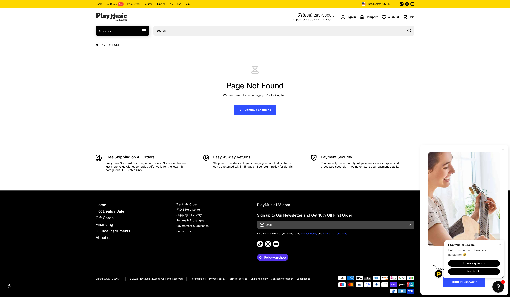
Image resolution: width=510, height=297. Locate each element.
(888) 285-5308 (317, 15)
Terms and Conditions (335, 233)
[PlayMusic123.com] (112, 17)
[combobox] (283, 31)
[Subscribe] (409, 225)
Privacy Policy (309, 233)
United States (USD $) (108, 278)
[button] (408, 17)
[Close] (503, 149)
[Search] (409, 31)
